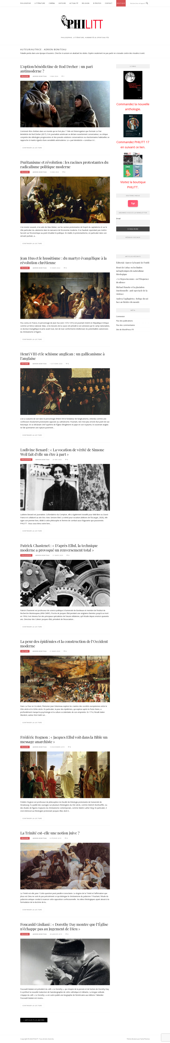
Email (118, 218)
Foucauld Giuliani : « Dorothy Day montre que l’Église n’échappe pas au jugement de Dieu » (64, 926)
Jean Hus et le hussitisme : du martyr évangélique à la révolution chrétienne (63, 260)
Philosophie (25, 3)
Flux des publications (124, 321)
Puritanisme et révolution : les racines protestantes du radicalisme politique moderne (64, 164)
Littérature (40, 3)
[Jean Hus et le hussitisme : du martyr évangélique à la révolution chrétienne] (65, 295)
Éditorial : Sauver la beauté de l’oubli (132, 262)
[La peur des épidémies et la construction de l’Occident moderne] (65, 679)
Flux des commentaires (125, 325)
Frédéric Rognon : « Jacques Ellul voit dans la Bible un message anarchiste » (64, 739)
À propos (97, 3)
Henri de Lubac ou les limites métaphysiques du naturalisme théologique (130, 271)
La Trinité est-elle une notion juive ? (49, 832)
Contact (108, 3)
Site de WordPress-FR (125, 329)
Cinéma (52, 3)
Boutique (121, 3)
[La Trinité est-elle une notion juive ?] (65, 866)
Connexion (120, 316)
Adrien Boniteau (40, 76)
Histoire (62, 3)
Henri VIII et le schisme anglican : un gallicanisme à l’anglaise (62, 356)
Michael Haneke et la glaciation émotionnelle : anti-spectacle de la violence (131, 290)
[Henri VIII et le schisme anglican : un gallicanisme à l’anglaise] (65, 391)
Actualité (74, 3)
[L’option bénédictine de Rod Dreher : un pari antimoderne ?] (65, 104)
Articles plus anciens (34, 1020)
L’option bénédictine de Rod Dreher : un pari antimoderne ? (56, 68)
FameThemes (145, 1039)
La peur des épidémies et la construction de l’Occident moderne (64, 643)
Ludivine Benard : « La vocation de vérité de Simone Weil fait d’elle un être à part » (62, 452)
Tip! (133, 203)
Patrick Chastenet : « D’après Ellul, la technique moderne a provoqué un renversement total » (59, 547)
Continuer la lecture (32, 148)
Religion (85, 3)
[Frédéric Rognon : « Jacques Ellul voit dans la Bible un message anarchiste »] (65, 774)
